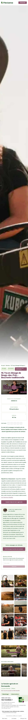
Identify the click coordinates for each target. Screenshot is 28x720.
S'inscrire (22, 2)
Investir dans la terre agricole (14, 502)
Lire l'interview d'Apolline (7, 497)
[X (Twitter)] (11, 423)
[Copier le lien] (21, 423)
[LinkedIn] (15, 423)
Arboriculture (15, 694)
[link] (14, 651)
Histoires (8, 365)
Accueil (3, 365)
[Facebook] (8, 423)
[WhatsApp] (18, 423)
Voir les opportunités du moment (14, 549)
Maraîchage (5, 694)
